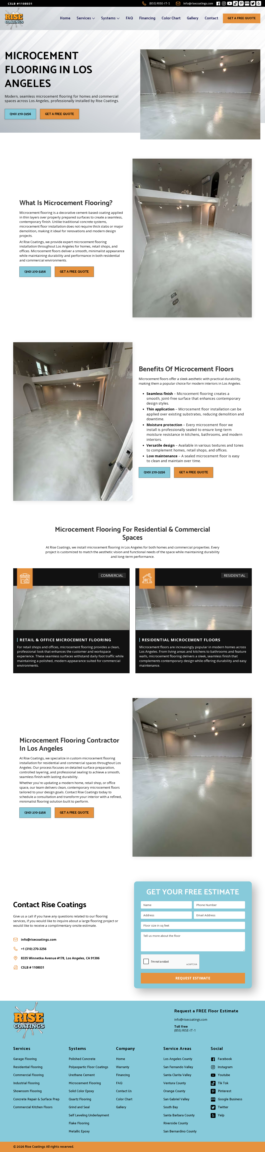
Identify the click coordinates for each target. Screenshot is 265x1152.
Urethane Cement (82, 1075)
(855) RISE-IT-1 (185, 1028)
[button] (86, 18)
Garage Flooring (25, 1059)
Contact (211, 18)
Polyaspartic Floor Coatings (88, 1067)
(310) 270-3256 (20, 114)
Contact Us (124, 1091)
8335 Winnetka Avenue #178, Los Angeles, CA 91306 (60, 958)
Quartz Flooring (80, 1099)
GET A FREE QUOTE (242, 18)
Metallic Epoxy (79, 1131)
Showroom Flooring (27, 1091)
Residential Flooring (27, 1067)
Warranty (122, 1067)
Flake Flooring (79, 1123)
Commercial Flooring (28, 1075)
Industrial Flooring (26, 1083)
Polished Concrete (82, 1059)
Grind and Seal (79, 1107)
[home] (14, 18)
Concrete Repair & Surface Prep (36, 1099)
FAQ (129, 18)
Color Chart (171, 18)
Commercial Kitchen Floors (33, 1107)
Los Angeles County (177, 1059)
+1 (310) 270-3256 (33, 949)
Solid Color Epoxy (81, 1091)
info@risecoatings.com (38, 939)
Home (65, 18)
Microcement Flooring (85, 1083)
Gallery (192, 18)
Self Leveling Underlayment (89, 1115)
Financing (147, 18)
